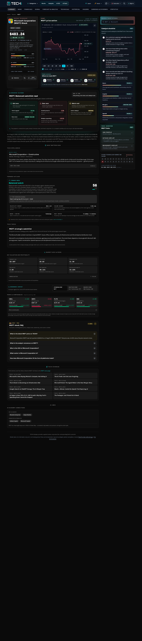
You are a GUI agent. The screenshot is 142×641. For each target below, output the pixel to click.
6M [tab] (60, 66)
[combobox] (119, 22)
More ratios (53, 276)
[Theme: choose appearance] (107, 3)
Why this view (52, 166)
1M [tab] (56, 66)
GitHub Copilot (14, 421)
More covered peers (53, 310)
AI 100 (58, 3)
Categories (32, 3)
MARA (105, 167)
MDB (112, 167)
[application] (69, 48)
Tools (98, 3)
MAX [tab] (72, 66)
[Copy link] (25, 78)
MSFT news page (45, 371)
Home (8, 14)
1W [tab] (52, 66)
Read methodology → (58, 219)
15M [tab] (44, 66)
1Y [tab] (63, 66)
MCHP (108, 167)
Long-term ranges (22, 71)
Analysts (51, 3)
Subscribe (116, 3)
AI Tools (65, 3)
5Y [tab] (67, 66)
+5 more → (119, 167)
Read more (84, 84)
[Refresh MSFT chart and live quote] (94, 25)
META (114, 167)
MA (102, 167)
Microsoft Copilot (25, 421)
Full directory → (129, 155)
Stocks (44, 3)
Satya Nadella (27, 415)
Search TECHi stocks (109, 18)
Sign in (132, 3)
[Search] (124, 3)
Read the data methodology (85, 437)
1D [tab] (48, 66)
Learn (89, 3)
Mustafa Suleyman (15, 415)
